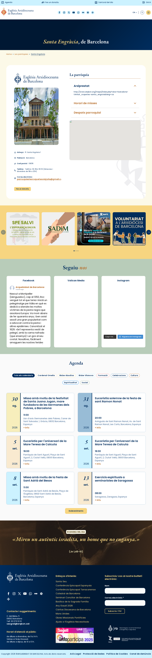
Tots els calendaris (23, 375)
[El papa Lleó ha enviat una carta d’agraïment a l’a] (136, 313)
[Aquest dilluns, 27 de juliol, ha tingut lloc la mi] (136, 297)
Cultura (134, 375)
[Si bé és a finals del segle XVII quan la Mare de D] (109, 313)
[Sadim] (58, 228)
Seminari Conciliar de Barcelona (73, 597)
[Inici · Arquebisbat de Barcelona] (19, 12)
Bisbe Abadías (66, 375)
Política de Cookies (117, 653)
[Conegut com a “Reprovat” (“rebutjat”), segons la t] (109, 321)
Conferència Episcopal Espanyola (74, 585)
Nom (107, 585)
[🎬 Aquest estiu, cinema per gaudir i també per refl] (123, 297)
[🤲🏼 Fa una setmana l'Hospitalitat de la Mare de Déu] (109, 329)
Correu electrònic (114, 598)
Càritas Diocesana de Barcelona (73, 609)
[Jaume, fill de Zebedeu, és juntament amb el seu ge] (123, 305)
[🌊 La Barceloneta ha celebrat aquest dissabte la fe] (136, 305)
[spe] (22, 228)
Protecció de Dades (93, 653)
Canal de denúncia (140, 653)
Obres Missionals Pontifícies (71, 617)
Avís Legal (75, 653)
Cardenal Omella (46, 375)
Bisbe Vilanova (86, 375)
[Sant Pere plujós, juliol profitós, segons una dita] (123, 329)
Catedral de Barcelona (68, 593)
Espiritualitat (70, 382)
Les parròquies (21, 54)
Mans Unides (62, 613)
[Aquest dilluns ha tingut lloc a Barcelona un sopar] (123, 313)
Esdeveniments (76, 511)
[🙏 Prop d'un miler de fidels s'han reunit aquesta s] (123, 321)
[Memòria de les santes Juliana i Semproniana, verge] (109, 305)
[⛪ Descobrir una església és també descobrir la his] (109, 290)
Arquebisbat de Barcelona (30, 287)
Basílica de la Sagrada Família (72, 601)
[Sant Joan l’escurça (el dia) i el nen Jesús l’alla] (136, 329)
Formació (103, 375)
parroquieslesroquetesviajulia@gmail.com (41, 179)
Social (85, 382)
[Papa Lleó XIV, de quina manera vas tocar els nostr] (136, 321)
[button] (148, 232)
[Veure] (93, 228)
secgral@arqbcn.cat (18, 623)
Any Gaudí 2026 (64, 605)
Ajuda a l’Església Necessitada (72, 621)
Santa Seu (61, 581)
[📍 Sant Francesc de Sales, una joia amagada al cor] (109, 297)
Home (9, 54)
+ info (26, 427)
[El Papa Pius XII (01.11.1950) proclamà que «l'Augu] (136, 290)
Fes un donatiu (22, 189)
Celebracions (119, 375)
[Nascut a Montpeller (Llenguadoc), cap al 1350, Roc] (123, 290)
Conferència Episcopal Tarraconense (76, 589)
